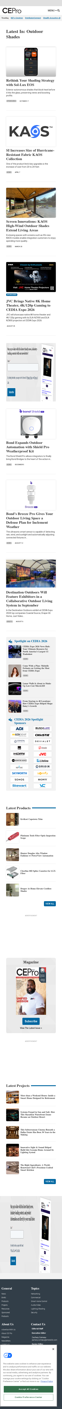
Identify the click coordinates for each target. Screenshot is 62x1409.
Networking (35, 1294)
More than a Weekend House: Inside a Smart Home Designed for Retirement (37, 1097)
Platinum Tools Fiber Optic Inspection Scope (38, 837)
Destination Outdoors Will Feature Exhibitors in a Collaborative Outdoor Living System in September (29, 598)
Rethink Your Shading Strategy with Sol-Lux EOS (30, 82)
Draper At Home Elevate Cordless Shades (35, 890)
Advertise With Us (8, 1330)
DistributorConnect (33, 18)
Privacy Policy (47, 1381)
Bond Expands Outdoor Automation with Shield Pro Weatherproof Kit (27, 447)
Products (5, 1301)
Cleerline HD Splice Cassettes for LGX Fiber (38, 872)
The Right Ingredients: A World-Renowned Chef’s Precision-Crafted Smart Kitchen (36, 1167)
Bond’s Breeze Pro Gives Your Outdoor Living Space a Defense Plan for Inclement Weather (29, 520)
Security (34, 1313)
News (9, 172)
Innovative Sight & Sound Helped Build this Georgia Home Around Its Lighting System (37, 1150)
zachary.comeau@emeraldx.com (44, 1340)
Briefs (9, 621)
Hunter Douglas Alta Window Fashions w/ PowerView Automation (36, 854)
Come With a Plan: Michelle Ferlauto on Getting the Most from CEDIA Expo (36, 668)
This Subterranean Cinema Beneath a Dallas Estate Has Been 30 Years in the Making (37, 1132)
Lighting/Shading (38, 1309)
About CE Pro (7, 1333)
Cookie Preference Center (28, 1397)
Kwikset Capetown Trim (31, 819)
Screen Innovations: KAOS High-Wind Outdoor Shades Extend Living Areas (27, 226)
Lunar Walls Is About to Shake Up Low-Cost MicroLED (37, 685)
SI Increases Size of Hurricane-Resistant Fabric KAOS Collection (30, 154)
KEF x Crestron (17, 18)
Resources (5, 1309)
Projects (5, 1305)
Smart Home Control (39, 1301)
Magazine (5, 1337)
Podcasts (5, 1316)
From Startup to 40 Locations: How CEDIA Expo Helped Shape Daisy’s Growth (38, 703)
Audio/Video (36, 1305)
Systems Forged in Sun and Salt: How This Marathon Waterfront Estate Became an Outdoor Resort (37, 1114)
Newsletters (6, 1341)
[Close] (53, 1349)
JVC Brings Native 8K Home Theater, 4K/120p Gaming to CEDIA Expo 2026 (28, 305)
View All (49, 904)
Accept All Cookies (28, 1389)
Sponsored (11, 101)
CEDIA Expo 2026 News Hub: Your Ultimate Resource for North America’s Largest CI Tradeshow (36, 650)
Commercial (35, 1298)
